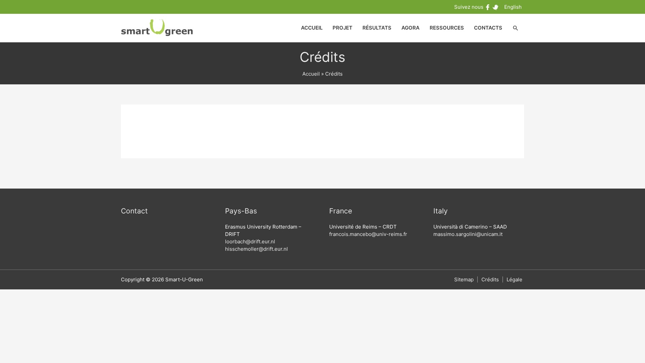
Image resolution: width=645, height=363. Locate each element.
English (513, 7)
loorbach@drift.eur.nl (250, 241)
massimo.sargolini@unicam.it (468, 234)
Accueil (311, 74)
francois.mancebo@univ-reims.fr (368, 234)
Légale (514, 279)
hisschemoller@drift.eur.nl (256, 249)
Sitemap (464, 279)
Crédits (490, 279)
